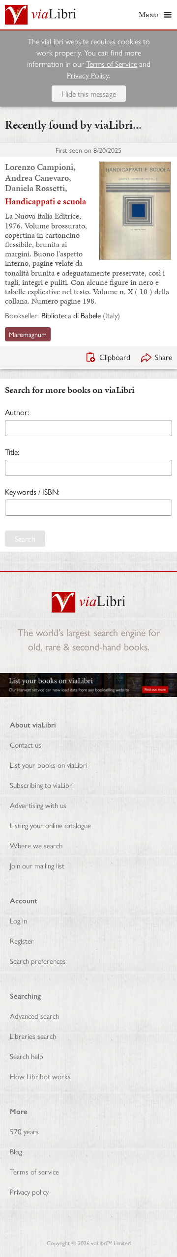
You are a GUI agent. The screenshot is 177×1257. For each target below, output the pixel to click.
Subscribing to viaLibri (42, 785)
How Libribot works (40, 1076)
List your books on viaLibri (49, 764)
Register (22, 940)
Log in (18, 920)
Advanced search (34, 1015)
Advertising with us (38, 805)
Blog (16, 1151)
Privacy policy (29, 1191)
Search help (26, 1056)
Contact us (25, 744)
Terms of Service (111, 63)
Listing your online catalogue (50, 825)
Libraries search (33, 1036)
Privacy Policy (88, 75)
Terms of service (34, 1171)
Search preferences (38, 960)
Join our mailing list (37, 865)
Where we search (36, 845)
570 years (24, 1131)
